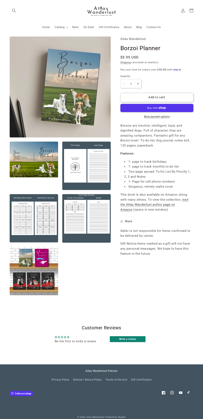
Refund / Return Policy (87, 379)
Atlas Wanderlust (95, 417)
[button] (14, 10)
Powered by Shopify (115, 417)
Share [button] (128, 221)
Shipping (125, 62)
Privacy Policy (60, 379)
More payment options (157, 116)
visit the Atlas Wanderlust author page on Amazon (154, 204)
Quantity (125, 76)
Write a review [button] (127, 339)
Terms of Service (116, 379)
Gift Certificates (141, 379)
